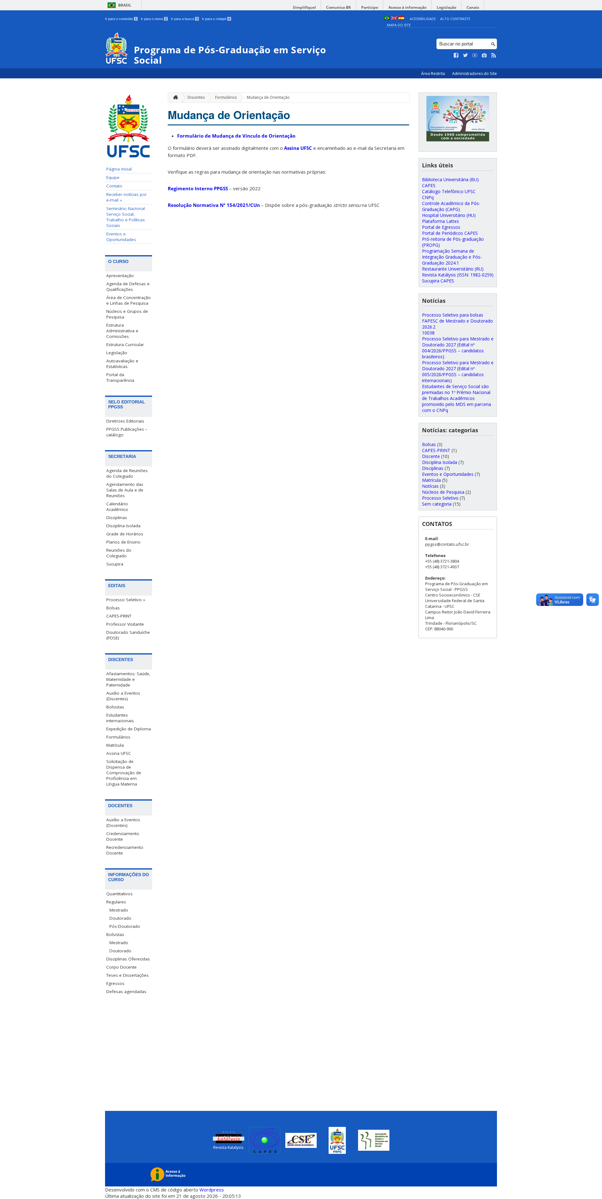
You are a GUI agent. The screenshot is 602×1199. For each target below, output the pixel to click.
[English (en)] (394, 18)
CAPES (429, 185)
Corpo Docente (121, 967)
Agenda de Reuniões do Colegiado (127, 473)
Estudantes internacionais (120, 717)
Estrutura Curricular (125, 344)
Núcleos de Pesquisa (443, 492)
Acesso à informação (407, 7)
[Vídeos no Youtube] (475, 55)
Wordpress (211, 1189)
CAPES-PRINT (118, 616)
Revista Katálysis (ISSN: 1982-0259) (458, 275)
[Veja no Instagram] (484, 55)
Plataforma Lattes (440, 221)
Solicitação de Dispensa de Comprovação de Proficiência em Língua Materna (123, 773)
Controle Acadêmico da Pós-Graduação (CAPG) (451, 206)
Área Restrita (433, 73)
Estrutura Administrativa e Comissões (122, 330)
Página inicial (119, 169)
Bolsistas (115, 707)
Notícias (430, 486)
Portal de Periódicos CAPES (450, 233)
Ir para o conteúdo (121, 19)
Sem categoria (437, 504)
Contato (114, 186)
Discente (431, 456)
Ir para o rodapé (216, 19)
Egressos (115, 983)
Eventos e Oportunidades (121, 236)
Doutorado (120, 918)
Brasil (124, 5)
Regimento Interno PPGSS (198, 188)
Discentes (196, 97)
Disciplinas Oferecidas (128, 959)
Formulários (118, 737)
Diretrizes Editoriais (125, 421)
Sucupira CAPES (438, 281)
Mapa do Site (399, 25)
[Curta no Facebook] (456, 55)
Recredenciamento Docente (124, 850)
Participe (369, 7)
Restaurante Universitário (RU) (452, 269)
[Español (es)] (401, 18)
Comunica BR (338, 7)
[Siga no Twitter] (465, 55)
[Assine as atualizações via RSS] (493, 55)
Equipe (112, 177)
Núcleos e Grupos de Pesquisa (127, 314)
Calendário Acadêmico (117, 506)
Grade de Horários (124, 534)
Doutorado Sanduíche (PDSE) (128, 635)
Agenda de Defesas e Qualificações (128, 286)
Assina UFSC (118, 753)
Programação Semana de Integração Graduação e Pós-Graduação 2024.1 (452, 257)
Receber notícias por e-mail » (126, 197)
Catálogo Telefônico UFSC (449, 191)
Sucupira (114, 564)
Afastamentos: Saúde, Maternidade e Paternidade (128, 679)
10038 (428, 333)
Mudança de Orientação (268, 97)
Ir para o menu (154, 19)
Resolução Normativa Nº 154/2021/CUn (214, 205)
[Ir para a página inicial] (174, 98)
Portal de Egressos (441, 227)
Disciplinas (116, 517)
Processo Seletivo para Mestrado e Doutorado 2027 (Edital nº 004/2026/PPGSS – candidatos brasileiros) (458, 348)
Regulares (116, 902)
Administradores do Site (474, 73)
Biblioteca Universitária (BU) (450, 179)
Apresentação (120, 275)
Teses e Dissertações (127, 975)
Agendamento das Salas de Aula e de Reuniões (124, 489)
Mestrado (118, 910)
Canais (473, 7)
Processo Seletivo (440, 498)
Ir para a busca (184, 19)
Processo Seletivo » (125, 599)
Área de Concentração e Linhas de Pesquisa (128, 300)
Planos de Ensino (123, 542)
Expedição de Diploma (128, 729)
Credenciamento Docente (122, 836)
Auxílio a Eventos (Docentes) (123, 822)
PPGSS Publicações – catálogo (126, 432)
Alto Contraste (455, 18)
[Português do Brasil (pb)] (387, 18)
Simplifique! (304, 7)
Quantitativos (119, 894)
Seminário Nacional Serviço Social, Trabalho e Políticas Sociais (125, 217)
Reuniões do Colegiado (118, 553)
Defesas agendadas (126, 991)
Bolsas (113, 608)
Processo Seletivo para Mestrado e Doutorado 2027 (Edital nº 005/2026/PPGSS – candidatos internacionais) (458, 371)
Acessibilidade (423, 18)
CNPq (428, 197)
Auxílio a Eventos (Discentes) (123, 696)
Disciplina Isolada (123, 526)
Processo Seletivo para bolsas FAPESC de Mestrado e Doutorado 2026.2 (457, 321)
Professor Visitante (125, 624)
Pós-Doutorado (124, 926)
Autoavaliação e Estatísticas (122, 363)
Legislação (446, 7)
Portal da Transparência (120, 377)
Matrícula (115, 745)
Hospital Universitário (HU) (449, 215)
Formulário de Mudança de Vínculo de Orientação (236, 136)
